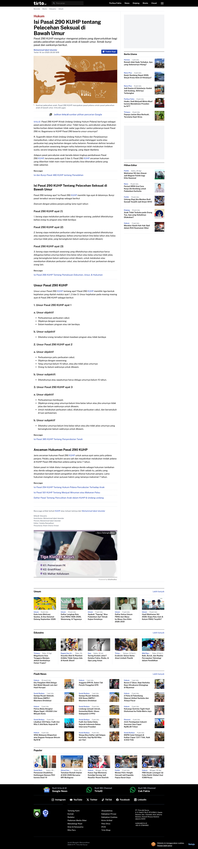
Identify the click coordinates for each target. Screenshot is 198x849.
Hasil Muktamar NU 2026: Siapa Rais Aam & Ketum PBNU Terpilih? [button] (152, 616)
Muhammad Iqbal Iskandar (45, 50)
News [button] (127, 3)
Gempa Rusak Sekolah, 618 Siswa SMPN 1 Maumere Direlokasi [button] (44, 698)
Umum (60, 9)
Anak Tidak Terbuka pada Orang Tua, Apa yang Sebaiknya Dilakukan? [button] (138, 214)
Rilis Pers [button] (71, 830)
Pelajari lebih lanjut (164, 845)
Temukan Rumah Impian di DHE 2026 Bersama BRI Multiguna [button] (71, 775)
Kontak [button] (70, 814)
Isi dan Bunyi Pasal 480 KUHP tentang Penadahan (58, 175)
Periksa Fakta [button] (115, 3)
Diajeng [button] (136, 3)
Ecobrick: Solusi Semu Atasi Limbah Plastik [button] (125, 657)
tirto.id (37, 121)
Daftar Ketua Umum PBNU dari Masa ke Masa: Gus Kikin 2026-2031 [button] (123, 618)
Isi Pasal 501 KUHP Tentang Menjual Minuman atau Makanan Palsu (67, 492)
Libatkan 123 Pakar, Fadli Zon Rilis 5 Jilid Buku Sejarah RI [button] (47, 723)
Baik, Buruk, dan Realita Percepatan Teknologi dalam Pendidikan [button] (152, 658)
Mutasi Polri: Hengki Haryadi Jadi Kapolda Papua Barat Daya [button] (124, 775)
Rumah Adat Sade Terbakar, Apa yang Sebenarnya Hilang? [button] (138, 63)
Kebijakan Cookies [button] (109, 817)
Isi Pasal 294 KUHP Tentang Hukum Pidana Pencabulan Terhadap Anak (69, 487)
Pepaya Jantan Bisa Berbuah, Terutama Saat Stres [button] (136, 115)
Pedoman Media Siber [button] (77, 820)
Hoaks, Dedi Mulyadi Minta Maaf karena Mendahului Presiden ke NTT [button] (138, 103)
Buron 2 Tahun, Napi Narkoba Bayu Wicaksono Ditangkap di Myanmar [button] (137, 685)
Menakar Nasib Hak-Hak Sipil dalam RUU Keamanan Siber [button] (137, 227)
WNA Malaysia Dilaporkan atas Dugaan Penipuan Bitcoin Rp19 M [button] (47, 737)
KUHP (41, 158)
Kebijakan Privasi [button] (108, 814)
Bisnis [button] (145, 3)
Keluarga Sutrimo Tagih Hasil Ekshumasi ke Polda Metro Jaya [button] (138, 710)
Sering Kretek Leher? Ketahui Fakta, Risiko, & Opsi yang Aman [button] (98, 658)
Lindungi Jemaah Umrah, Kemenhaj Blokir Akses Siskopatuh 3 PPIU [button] (89, 711)
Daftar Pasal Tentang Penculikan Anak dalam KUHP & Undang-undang (69, 497)
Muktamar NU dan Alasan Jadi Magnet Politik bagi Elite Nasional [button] (135, 175)
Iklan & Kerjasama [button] (75, 827)
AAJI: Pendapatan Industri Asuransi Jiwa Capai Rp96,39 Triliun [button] (135, 724)
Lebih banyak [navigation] (158, 592)
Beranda (37, 9)
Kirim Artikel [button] (106, 820)
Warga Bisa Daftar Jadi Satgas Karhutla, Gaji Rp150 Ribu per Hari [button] (92, 737)
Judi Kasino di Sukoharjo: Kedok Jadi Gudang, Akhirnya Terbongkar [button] (138, 90)
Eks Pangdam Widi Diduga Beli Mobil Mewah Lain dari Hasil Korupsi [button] (45, 685)
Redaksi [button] (70, 817)
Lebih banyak (158, 674)
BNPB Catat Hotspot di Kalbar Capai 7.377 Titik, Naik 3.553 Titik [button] (137, 737)
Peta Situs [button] (105, 824)
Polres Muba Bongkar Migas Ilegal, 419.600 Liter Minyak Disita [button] (45, 711)
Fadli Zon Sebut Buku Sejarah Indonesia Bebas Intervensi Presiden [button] (90, 724)
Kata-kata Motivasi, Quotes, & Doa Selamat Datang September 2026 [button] (45, 616)
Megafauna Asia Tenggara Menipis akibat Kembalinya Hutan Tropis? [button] (42, 659)
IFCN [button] (103, 827)
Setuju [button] (191, 844)
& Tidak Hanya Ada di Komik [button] (71, 658)
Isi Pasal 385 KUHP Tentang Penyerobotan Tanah (58, 439)
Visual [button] (154, 3)
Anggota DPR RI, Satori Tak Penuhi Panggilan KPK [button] (91, 684)
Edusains (52, 9)
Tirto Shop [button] (105, 830)
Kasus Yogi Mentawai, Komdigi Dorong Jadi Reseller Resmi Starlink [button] (98, 775)
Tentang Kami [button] (73, 811)
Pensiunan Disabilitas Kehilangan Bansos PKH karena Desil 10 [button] (44, 775)
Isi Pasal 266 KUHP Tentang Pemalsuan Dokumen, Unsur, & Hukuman (68, 275)
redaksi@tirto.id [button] (141, 823)
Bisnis (44, 9)
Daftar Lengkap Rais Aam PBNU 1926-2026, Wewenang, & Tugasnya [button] (71, 616)
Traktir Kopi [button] (110, 52)
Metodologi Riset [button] (74, 824)
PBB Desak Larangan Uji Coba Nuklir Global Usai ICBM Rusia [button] (152, 775)
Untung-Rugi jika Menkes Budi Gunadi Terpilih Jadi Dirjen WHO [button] (138, 200)
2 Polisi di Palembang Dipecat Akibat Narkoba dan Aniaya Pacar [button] (136, 698)
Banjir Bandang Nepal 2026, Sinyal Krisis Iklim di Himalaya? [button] (138, 76)
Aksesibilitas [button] (107, 811)
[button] (40, 3)
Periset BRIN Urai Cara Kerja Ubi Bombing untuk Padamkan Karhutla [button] (135, 188)
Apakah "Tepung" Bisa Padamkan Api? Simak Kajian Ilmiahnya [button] (98, 616)
